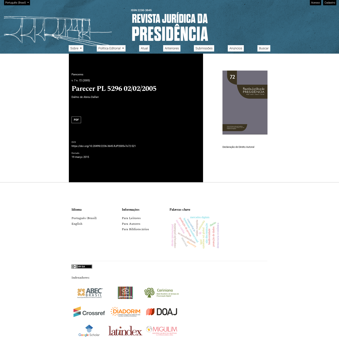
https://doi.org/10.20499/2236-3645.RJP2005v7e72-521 (104, 146)
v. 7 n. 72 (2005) (81, 80)
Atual (144, 48)
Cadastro (330, 2)
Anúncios (235, 48)
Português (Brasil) (84, 218)
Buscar (264, 48)
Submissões (204, 48)
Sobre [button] (74, 48)
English (77, 223)
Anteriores (172, 48)
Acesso (315, 2)
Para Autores (131, 223)
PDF (76, 119)
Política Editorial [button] (109, 48)
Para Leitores (131, 218)
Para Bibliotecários (135, 229)
